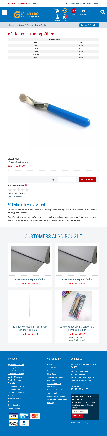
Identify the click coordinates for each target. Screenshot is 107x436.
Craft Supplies (14, 405)
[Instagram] (80, 389)
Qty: (53, 179)
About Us (51, 364)
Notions (11, 402)
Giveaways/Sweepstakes (57, 399)
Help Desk (51, 374)
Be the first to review (15, 197)
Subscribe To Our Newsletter (81, 398)
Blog (49, 371)
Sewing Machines (15, 377)
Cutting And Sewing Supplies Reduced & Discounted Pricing (16, 371)
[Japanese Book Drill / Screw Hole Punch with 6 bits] (77, 306)
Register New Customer (57, 396)
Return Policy (52, 380)
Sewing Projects (14, 398)
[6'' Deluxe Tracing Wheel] (53, 106)
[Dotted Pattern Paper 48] (77, 259)
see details (32, 3)
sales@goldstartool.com (81, 380)
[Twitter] (72, 389)
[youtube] (87, 389)
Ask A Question (90, 25)
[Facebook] (76, 389)
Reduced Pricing (17, 364)
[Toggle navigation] (4, 12)
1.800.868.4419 (77, 3)
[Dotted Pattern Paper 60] (30, 259)
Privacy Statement (54, 390)
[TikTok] (90, 389)
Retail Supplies (14, 408)
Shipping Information (55, 377)
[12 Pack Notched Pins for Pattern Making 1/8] (30, 306)
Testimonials (52, 393)
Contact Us (51, 367)
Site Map (50, 402)
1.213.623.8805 (91, 3)
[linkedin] (83, 389)
